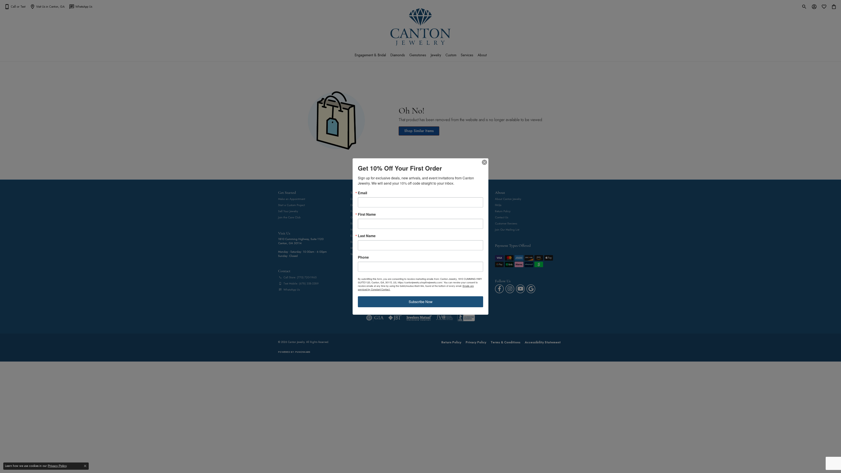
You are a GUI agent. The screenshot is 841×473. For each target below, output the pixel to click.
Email (362, 193)
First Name (367, 214)
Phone (363, 257)
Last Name (367, 236)
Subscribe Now (421, 301)
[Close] (484, 162)
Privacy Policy (57, 466)
